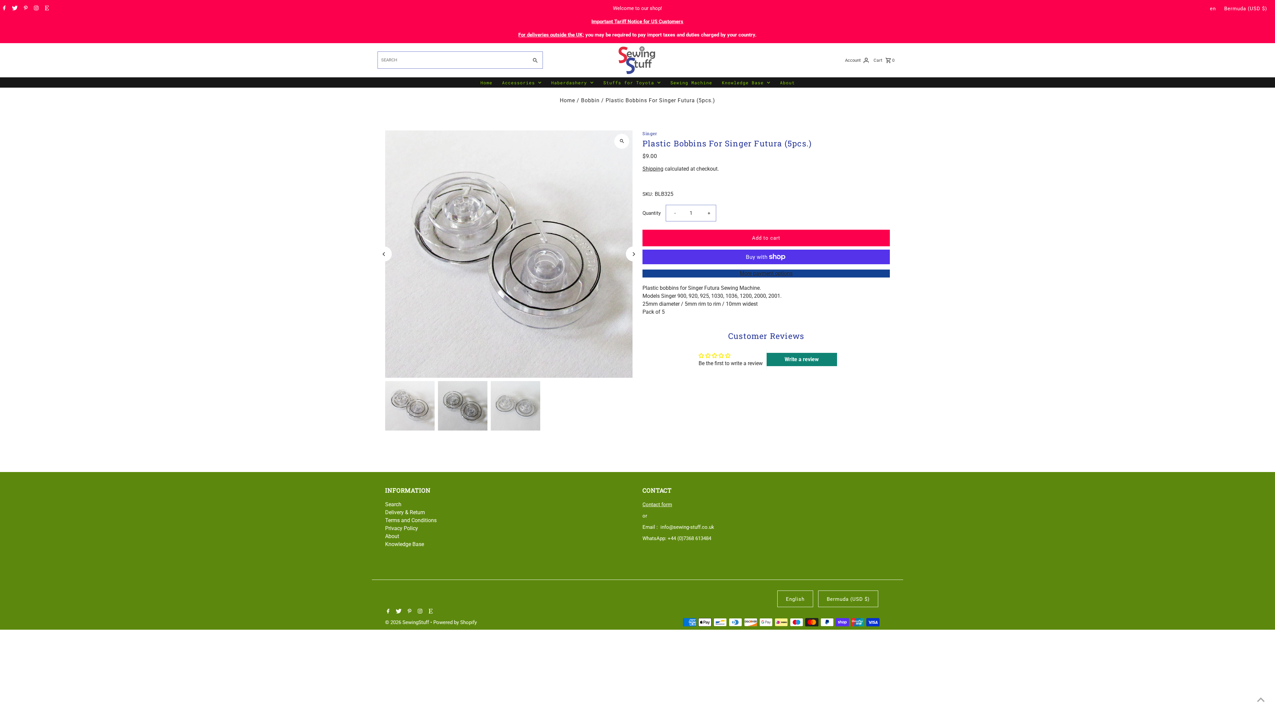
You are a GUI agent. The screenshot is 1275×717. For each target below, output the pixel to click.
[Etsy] (46, 8)
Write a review (802, 359)
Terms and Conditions (411, 520)
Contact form (657, 505)
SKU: (647, 194)
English (795, 599)
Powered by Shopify (455, 622)
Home (486, 83)
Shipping (652, 169)
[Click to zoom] (621, 141)
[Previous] (384, 254)
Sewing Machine (691, 83)
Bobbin (590, 100)
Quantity (651, 213)
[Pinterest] (25, 8)
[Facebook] (3, 8)
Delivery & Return (405, 512)
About (787, 83)
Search (393, 504)
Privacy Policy (401, 528)
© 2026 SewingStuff (407, 622)
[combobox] (452, 60)
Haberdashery (569, 83)
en (1213, 9)
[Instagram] (35, 8)
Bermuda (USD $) (1245, 9)
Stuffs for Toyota (628, 83)
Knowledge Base (743, 83)
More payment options (766, 273)
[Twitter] (14, 8)
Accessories (518, 83)
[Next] (633, 254)
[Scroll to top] (1260, 699)
